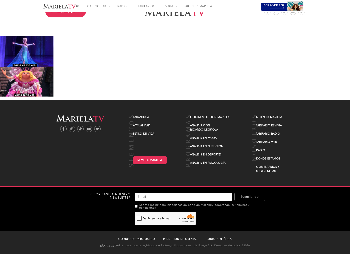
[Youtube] (89, 129)
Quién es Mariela (198, 6)
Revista (167, 6)
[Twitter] (97, 129)
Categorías (96, 6)
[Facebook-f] (63, 129)
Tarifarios (146, 6)
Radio (122, 6)
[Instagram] (72, 129)
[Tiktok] (80, 129)
